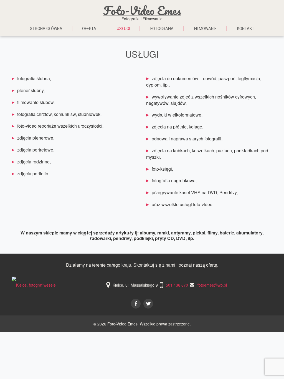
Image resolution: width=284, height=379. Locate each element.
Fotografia (162, 28)
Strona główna (46, 28)
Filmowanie (205, 28)
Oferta (89, 28)
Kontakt (245, 28)
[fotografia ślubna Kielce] (34, 285)
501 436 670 (177, 285)
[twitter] (148, 304)
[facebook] (136, 304)
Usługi (123, 28)
